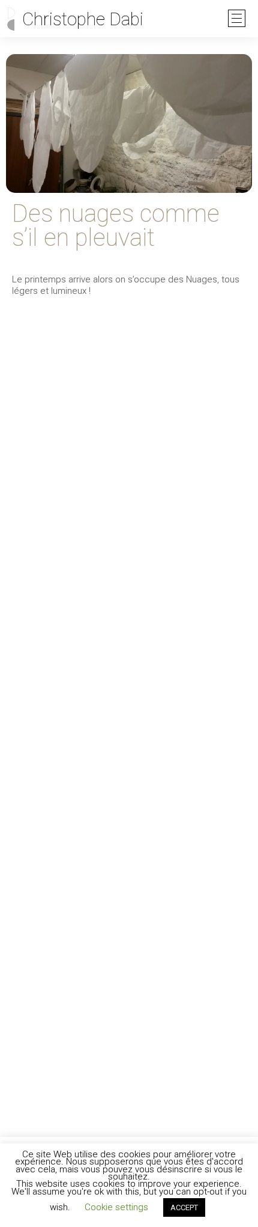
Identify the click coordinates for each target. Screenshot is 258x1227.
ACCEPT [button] (184, 1207)
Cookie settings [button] (116, 1207)
